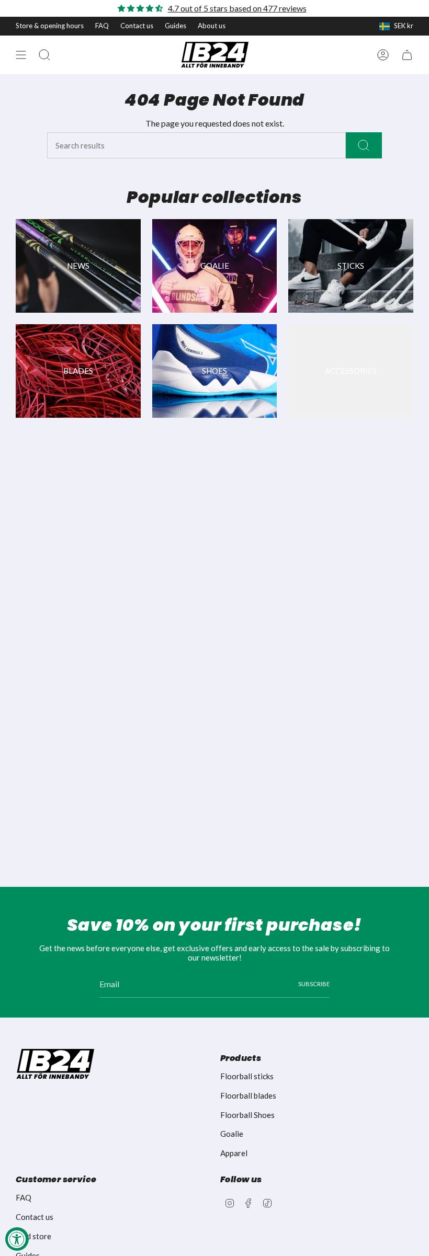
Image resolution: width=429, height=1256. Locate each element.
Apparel (233, 1153)
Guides (175, 25)
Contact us (136, 25)
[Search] (364, 145)
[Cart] (407, 55)
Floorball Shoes (247, 1115)
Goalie (231, 1133)
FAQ (102, 25)
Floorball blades (248, 1095)
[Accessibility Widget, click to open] (17, 1239)
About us (211, 25)
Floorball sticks (247, 1076)
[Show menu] (20, 55)
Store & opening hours (50, 25)
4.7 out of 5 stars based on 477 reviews (237, 8)
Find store (33, 1236)
